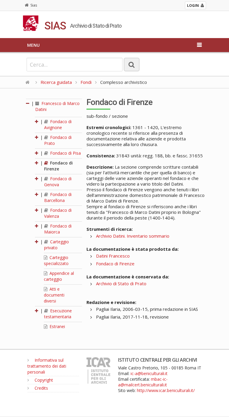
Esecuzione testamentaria (58, 313)
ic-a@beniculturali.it (149, 373)
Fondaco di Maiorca (58, 229)
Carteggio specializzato (56, 260)
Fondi (86, 82)
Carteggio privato (56, 244)
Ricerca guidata (56, 82)
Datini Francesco (113, 256)
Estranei (56, 326)
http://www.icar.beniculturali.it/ (166, 390)
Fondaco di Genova (58, 181)
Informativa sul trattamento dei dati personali (46, 366)
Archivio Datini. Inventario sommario (132, 236)
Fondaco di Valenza (58, 213)
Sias (33, 5)
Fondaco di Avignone (58, 124)
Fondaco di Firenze (58, 166)
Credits (40, 388)
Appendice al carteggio (59, 276)
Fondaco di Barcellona (58, 197)
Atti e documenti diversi (54, 295)
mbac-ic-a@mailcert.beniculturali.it (143, 382)
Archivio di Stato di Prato (121, 283)
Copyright (43, 380)
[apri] (37, 121)
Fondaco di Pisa (65, 153)
